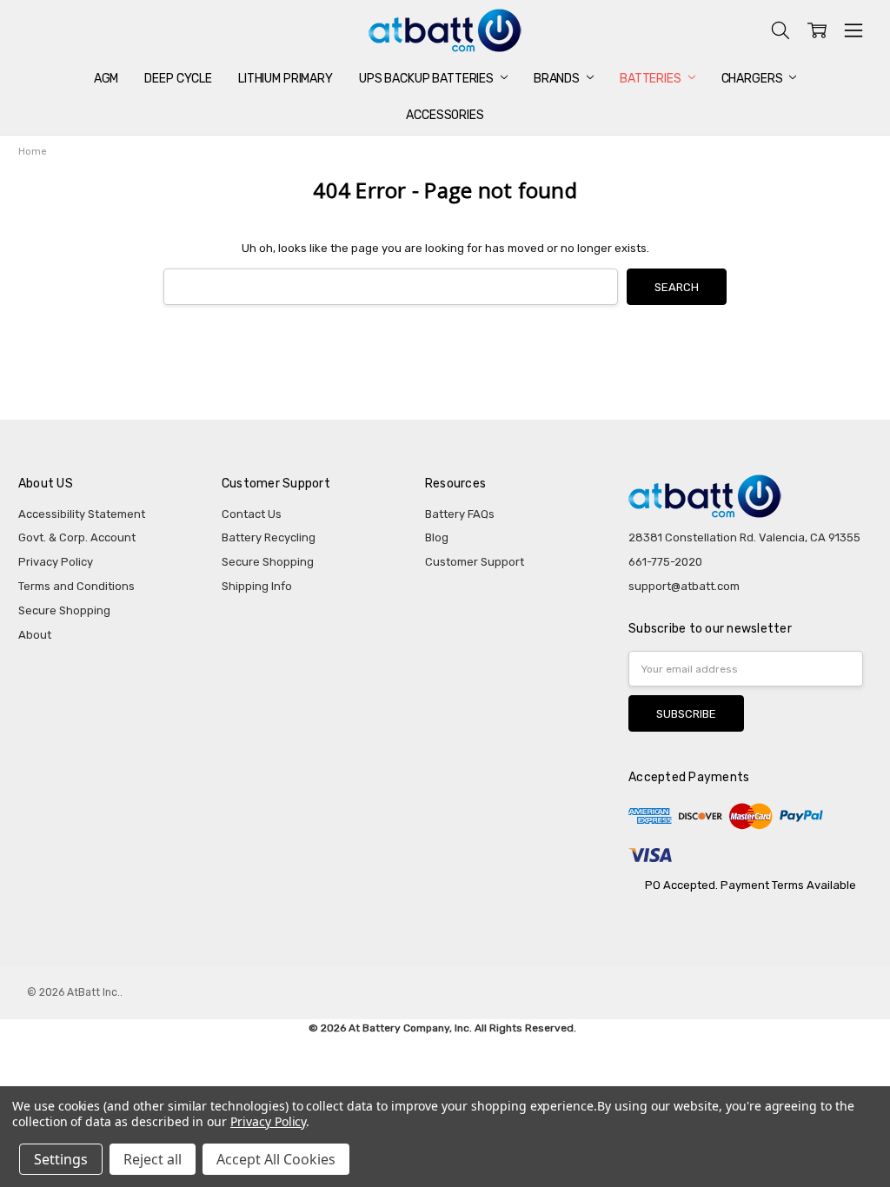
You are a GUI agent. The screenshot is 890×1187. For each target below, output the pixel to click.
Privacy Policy (55, 561)
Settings (61, 1159)
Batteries (652, 78)
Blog (436, 537)
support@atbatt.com (684, 586)
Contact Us (252, 514)
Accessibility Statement (81, 514)
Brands (558, 78)
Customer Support (474, 561)
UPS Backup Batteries (427, 78)
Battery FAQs (460, 514)
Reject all (152, 1159)
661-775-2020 (665, 561)
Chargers (753, 78)
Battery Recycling (268, 537)
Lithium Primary (285, 78)
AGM (106, 78)
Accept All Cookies (275, 1159)
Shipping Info (257, 586)
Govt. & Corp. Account (77, 537)
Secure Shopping (64, 610)
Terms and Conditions (76, 586)
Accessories (444, 115)
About (34, 634)
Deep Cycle (178, 78)
